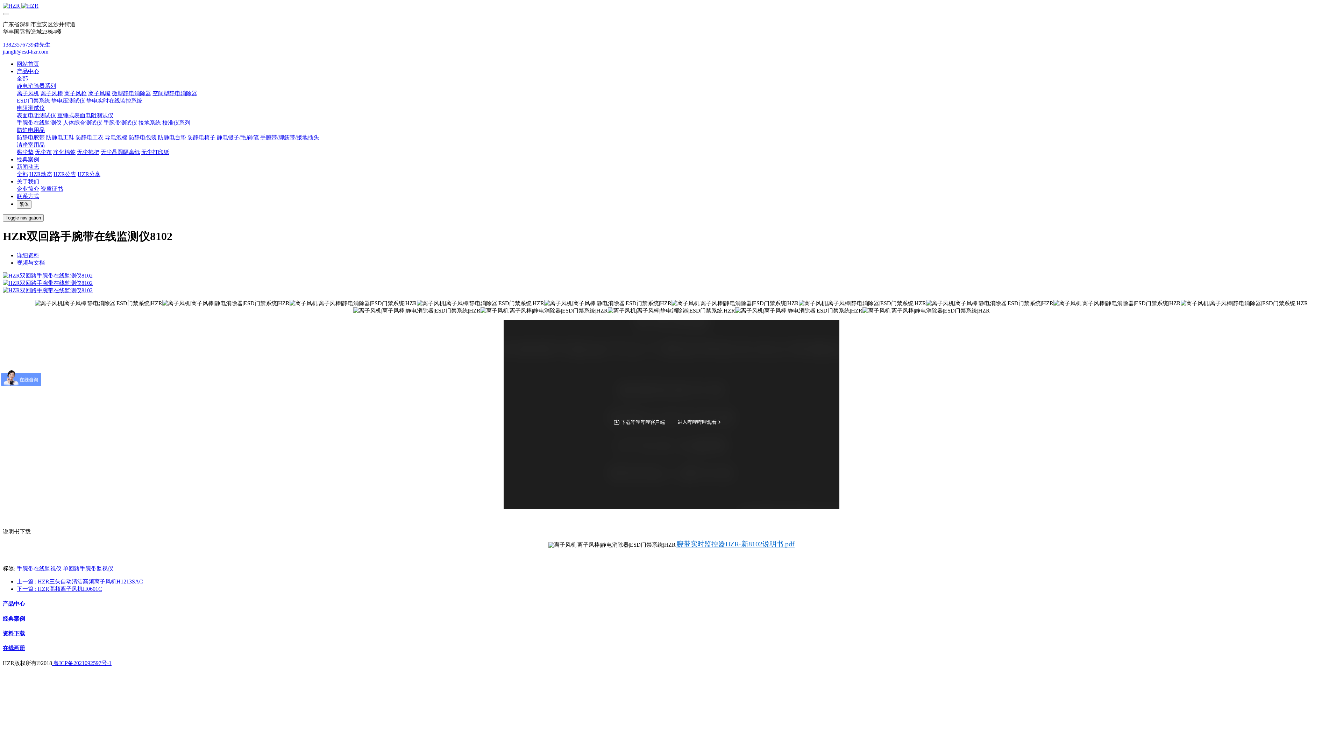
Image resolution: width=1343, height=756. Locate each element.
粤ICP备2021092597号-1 (82, 663)
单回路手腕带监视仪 (88, 569)
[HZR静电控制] (671, 6)
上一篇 (80, 581)
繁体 (24, 204)
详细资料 (28, 255)
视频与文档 (31, 263)
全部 (22, 79)
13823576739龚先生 (26, 45)
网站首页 (28, 64)
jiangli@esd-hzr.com (25, 52)
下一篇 (59, 589)
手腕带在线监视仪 (39, 569)
